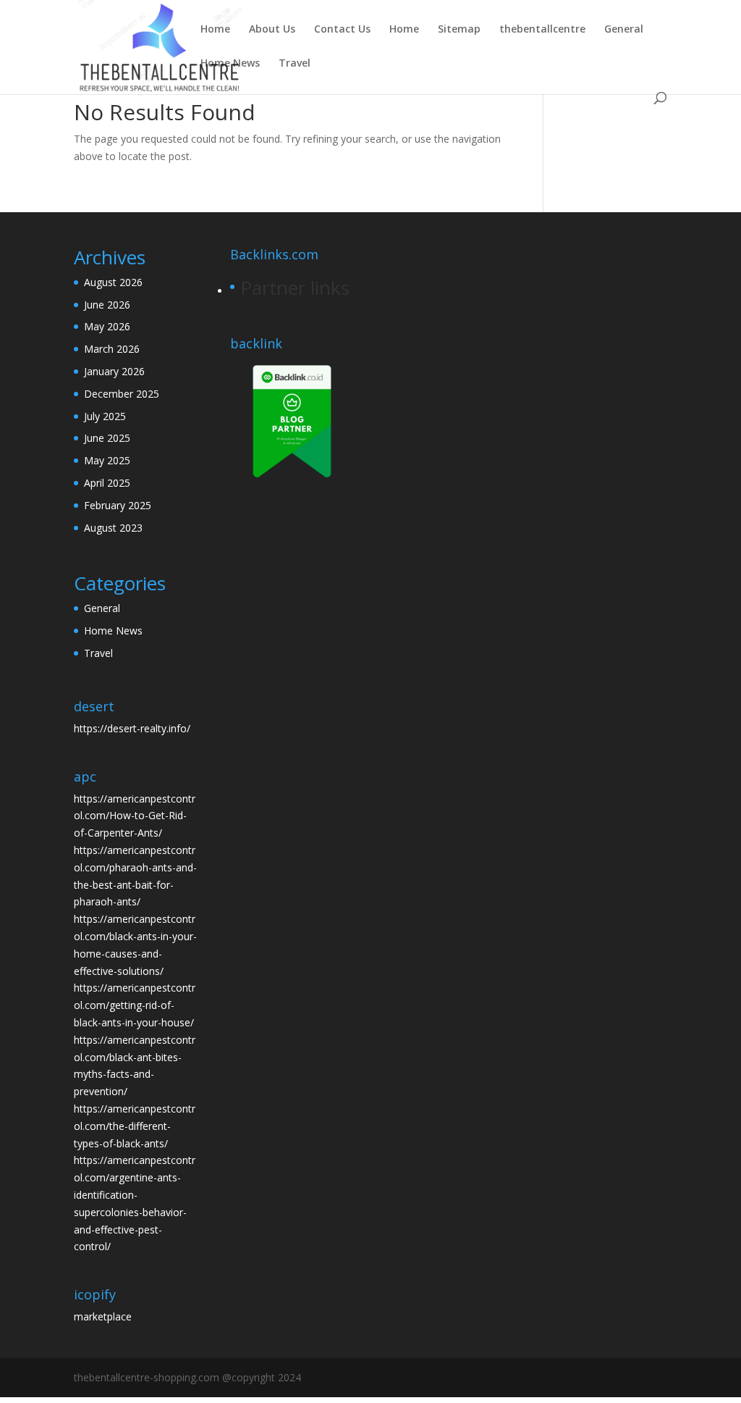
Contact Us (342, 29)
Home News (230, 64)
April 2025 (107, 483)
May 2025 (107, 460)
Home (215, 29)
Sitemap (459, 29)
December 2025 (121, 394)
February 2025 (117, 505)
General (623, 29)
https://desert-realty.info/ (132, 728)
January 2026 (114, 371)
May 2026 (107, 326)
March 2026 (112, 349)
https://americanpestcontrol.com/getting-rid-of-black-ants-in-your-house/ (134, 1005)
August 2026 (113, 282)
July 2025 (105, 416)
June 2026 (107, 304)
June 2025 (107, 438)
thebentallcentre (542, 29)
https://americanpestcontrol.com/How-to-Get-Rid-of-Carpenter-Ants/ (134, 816)
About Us (272, 29)
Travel (294, 64)
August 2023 (113, 528)
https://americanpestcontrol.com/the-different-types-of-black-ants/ (134, 1126)
